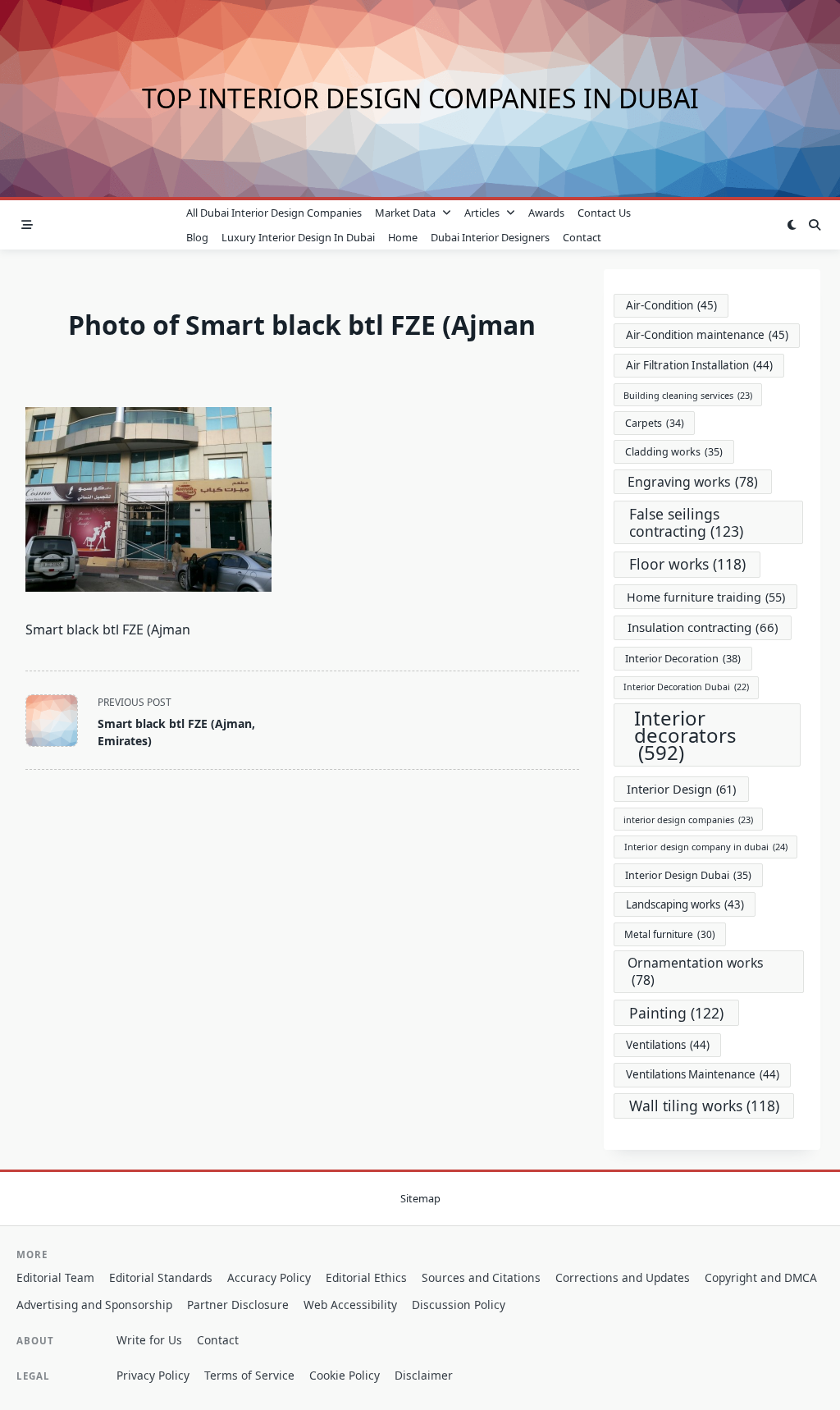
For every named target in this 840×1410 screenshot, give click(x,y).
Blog (197, 237)
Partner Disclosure (238, 1304)
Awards (546, 212)
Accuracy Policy (269, 1277)
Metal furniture (669, 934)
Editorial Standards (160, 1277)
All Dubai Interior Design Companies (274, 212)
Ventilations (668, 1044)
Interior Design (681, 789)
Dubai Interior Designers (490, 237)
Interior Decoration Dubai (686, 687)
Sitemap (420, 1199)
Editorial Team (55, 1277)
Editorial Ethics (366, 1277)
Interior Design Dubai (688, 875)
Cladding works (674, 452)
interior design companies (688, 819)
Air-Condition (671, 305)
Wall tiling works (704, 1105)
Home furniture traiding (706, 597)
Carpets (654, 423)
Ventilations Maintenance (702, 1074)
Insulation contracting (703, 627)
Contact (582, 237)
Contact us (604, 212)
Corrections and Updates (622, 1277)
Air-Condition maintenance (707, 334)
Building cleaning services (687, 395)
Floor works (687, 564)
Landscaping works (685, 904)
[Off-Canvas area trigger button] (27, 224)
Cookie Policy (344, 1375)
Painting (676, 1013)
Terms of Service (249, 1375)
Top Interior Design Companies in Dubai (420, 98)
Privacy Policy (152, 1375)
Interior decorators (685, 735)
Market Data (405, 212)
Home (403, 237)
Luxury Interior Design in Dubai (298, 237)
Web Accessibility (350, 1304)
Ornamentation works (696, 971)
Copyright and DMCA (761, 1277)
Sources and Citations (481, 1277)
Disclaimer (424, 1375)
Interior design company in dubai (706, 846)
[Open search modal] (814, 224)
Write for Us (149, 1340)
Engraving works (693, 482)
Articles (482, 212)
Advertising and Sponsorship (94, 1304)
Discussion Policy (458, 1304)
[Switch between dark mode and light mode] (791, 224)
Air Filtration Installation (699, 365)
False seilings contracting (686, 522)
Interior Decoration (683, 658)
